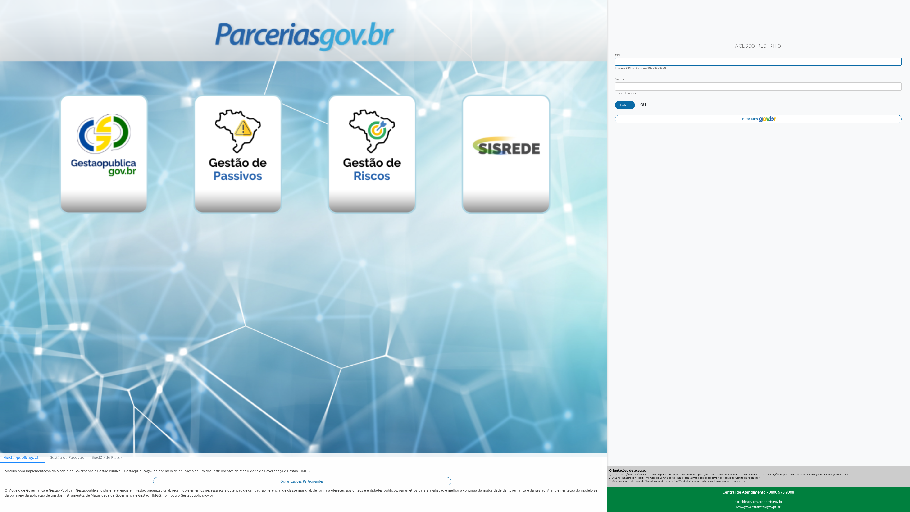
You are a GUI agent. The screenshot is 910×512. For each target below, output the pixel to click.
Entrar (625, 105)
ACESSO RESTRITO (758, 45)
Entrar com (749, 118)
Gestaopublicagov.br (22, 457)
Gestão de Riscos (107, 457)
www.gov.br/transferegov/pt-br (758, 507)
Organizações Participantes (302, 481)
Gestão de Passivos (66, 457)
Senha (619, 79)
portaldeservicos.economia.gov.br (758, 501)
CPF (618, 55)
